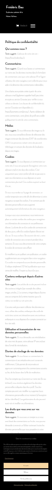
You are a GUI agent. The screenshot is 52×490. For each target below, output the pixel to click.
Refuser (26, 472)
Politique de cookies (18, 485)
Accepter (26, 465)
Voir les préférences (26, 479)
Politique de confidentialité (31, 485)
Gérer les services (9, 458)
